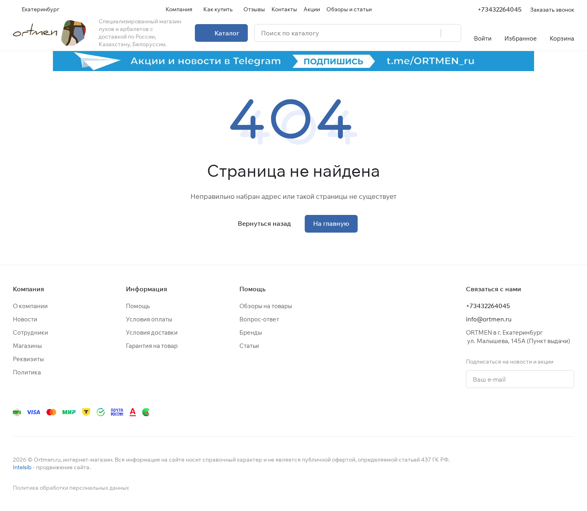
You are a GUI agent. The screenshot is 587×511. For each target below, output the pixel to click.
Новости (25, 319)
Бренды (250, 332)
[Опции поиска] (414, 33)
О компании (30, 306)
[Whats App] (505, 412)
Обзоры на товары (265, 306)
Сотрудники (30, 332)
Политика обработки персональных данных (71, 487)
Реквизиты (28, 359)
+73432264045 (500, 9)
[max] (569, 412)
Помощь (138, 306)
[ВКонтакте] (457, 412)
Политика (27, 372)
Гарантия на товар (152, 346)
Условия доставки (152, 332)
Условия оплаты (149, 319)
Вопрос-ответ (259, 319)
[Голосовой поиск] (432, 33)
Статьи (249, 346)
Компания (28, 289)
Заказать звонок (552, 9)
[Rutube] (537, 412)
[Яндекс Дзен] (521, 412)
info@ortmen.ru (489, 319)
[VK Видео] (553, 412)
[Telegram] (473, 412)
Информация (146, 289)
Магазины (27, 346)
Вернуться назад (264, 223)
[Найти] (451, 33)
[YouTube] (489, 412)
